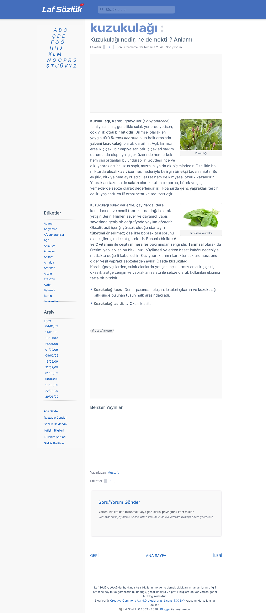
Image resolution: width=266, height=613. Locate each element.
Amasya (49, 251)
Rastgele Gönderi (55, 417)
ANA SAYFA (156, 555)
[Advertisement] (156, 83)
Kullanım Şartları (54, 437)
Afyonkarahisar (54, 234)
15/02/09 (51, 361)
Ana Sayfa (51, 411)
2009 (47, 321)
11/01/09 (51, 332)
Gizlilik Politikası (54, 443)
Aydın (47, 284)
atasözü (49, 279)
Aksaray (49, 245)
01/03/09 (51, 373)
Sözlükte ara (116, 9)
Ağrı (46, 240)
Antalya (49, 262)
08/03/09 (52, 379)
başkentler (51, 301)
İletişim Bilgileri (54, 430)
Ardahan (49, 268)
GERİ (94, 555)
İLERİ (217, 555)
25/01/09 (51, 344)
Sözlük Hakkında (55, 424)
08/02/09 (51, 355)
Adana (48, 223)
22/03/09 (51, 390)
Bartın (48, 295)
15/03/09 (51, 385)
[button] (158, 503)
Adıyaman (50, 229)
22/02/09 (51, 367)
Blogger (165, 609)
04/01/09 (51, 326)
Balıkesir (49, 290)
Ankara (48, 257)
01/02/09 (51, 349)
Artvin (48, 273)
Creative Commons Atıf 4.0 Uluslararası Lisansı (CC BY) (147, 600)
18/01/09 (51, 338)
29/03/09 (51, 396)
